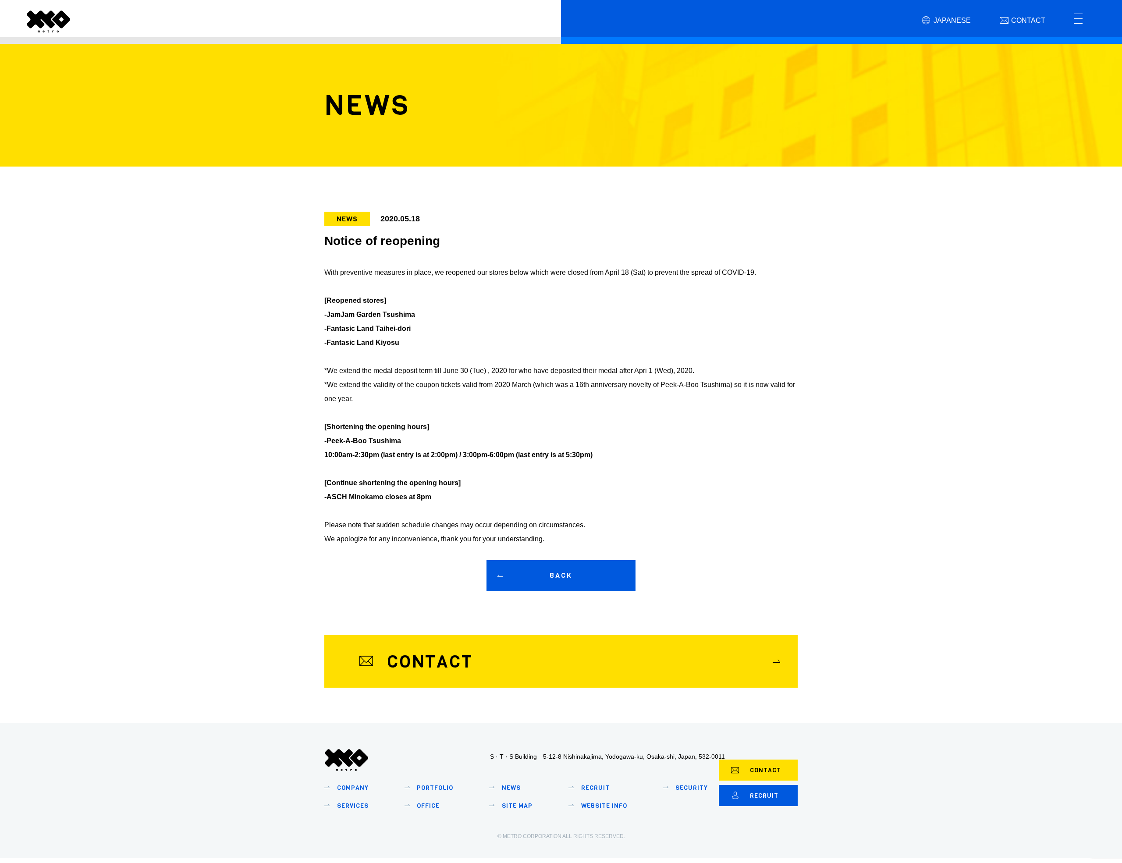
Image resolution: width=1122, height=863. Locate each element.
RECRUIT (764, 796)
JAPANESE (952, 20)
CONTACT (765, 770)
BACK (561, 575)
